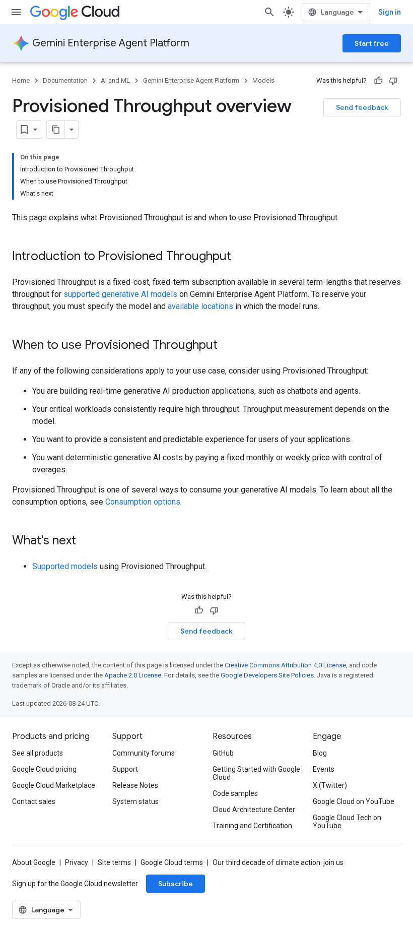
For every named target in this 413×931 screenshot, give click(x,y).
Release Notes (135, 785)
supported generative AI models (120, 294)
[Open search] (269, 12)
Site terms (114, 862)
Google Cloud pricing (44, 769)
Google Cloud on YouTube (353, 801)
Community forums (143, 753)
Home (21, 80)
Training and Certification (252, 826)
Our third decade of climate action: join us (278, 862)
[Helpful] (378, 80)
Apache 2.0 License (132, 675)
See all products (37, 753)
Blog (320, 753)
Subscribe (175, 883)
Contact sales (33, 801)
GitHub (223, 753)
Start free (372, 43)
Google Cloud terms (172, 862)
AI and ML (115, 80)
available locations (200, 306)
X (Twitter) (330, 785)
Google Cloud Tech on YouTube (347, 822)
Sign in (389, 12)
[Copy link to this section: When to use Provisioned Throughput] (228, 346)
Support (125, 769)
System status (135, 801)
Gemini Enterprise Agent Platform (110, 43)
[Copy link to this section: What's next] (86, 541)
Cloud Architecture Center (254, 809)
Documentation (65, 80)
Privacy (76, 862)
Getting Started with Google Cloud (256, 773)
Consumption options (142, 502)
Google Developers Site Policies (267, 675)
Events (323, 769)
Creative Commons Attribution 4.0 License (285, 665)
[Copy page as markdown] (56, 129)
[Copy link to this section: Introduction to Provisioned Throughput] (241, 257)
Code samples (235, 793)
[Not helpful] (393, 80)
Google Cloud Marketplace (53, 785)
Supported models (65, 566)
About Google (33, 862)
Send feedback (362, 107)
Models (263, 80)
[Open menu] (16, 12)
